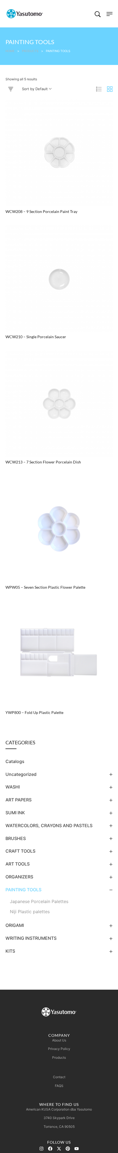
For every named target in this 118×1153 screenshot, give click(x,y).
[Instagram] (41, 1148)
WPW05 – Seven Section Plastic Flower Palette (45, 587)
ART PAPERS (18, 799)
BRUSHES (15, 838)
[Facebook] (50, 1148)
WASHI (12, 787)
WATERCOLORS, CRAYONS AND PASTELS (48, 825)
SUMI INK (15, 812)
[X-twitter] (59, 1148)
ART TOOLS (17, 864)
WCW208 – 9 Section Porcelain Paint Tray (41, 211)
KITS (10, 951)
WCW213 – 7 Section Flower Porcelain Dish (43, 462)
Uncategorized (20, 774)
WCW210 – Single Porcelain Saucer (35, 337)
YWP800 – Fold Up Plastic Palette (34, 712)
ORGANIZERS (19, 876)
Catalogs (14, 761)
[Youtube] (76, 1148)
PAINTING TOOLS (23, 889)
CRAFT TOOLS (20, 851)
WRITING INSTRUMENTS (31, 938)
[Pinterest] (67, 1148)
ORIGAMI (14, 925)
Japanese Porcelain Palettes (39, 901)
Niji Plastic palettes (30, 911)
